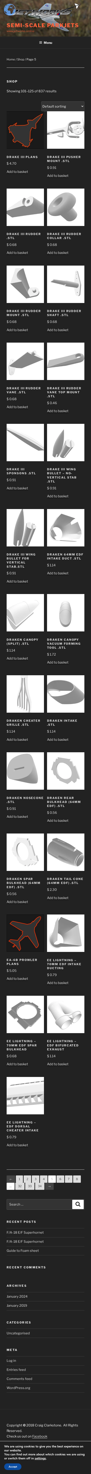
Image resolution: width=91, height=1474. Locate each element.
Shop (20, 59)
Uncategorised (18, 1333)
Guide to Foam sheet (23, 1251)
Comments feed (19, 1379)
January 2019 (17, 1306)
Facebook (39, 1436)
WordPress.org (18, 1388)
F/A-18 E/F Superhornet (25, 1233)
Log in (11, 1361)
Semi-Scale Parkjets (43, 25)
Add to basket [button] (17, 172)
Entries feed (16, 1370)
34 (40, 1186)
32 (20, 1186)
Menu (48, 42)
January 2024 (17, 1296)
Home (11, 59)
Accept (13, 1466)
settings (40, 1458)
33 (30, 1186)
